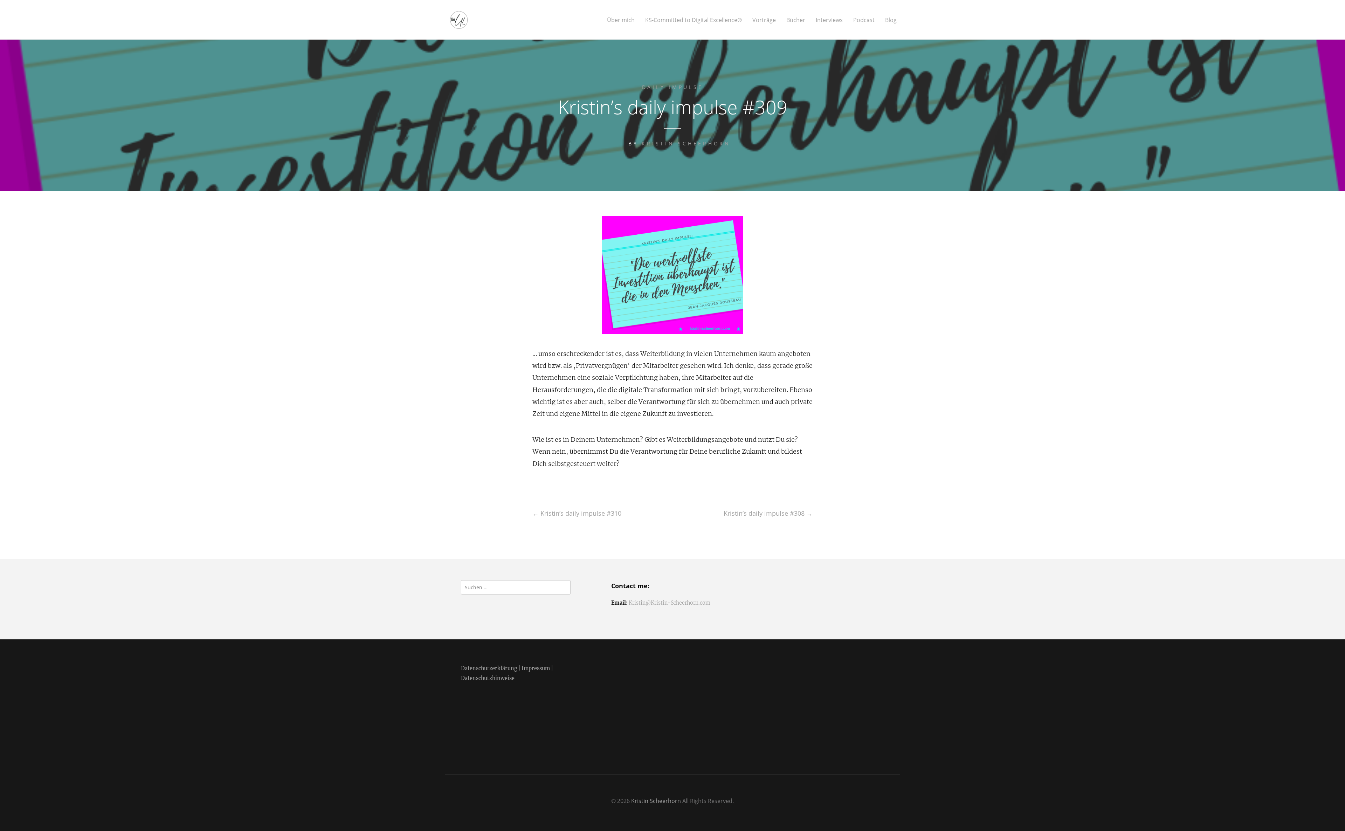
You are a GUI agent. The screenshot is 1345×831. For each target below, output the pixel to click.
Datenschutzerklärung (489, 668)
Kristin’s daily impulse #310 (576, 513)
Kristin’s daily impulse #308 (768, 513)
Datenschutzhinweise (488, 678)
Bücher (795, 20)
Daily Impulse (672, 87)
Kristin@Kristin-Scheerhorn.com (669, 603)
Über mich (621, 20)
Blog (891, 20)
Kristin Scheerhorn (686, 143)
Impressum (536, 668)
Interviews (829, 20)
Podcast (864, 20)
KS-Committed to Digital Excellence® (693, 20)
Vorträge (764, 20)
